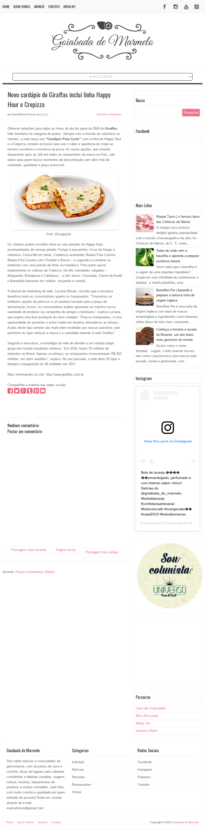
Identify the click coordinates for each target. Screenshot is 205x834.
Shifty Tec (143, 723)
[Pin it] (36, 392)
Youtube (143, 784)
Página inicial (66, 550)
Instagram (145, 769)
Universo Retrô (146, 731)
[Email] (43, 392)
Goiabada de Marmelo (185, 523)
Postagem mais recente (29, 550)
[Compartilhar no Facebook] (10, 392)
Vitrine (76, 792)
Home (6, 6)
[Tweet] (17, 392)
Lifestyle (78, 762)
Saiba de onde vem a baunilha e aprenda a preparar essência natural (177, 256)
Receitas (78, 777)
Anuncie (39, 6)
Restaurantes (81, 784)
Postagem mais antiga (102, 552)
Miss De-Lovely (147, 716)
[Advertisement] (168, 653)
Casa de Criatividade (151, 708)
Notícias (78, 769)
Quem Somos (21, 6)
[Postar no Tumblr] (29, 392)
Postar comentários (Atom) (35, 572)
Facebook (145, 762)
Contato (54, 6)
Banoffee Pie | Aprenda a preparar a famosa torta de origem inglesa (175, 295)
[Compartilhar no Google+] (23, 392)
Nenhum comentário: (109, 114)
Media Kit (70, 6)
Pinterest (144, 777)
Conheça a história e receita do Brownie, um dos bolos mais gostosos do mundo (176, 335)
